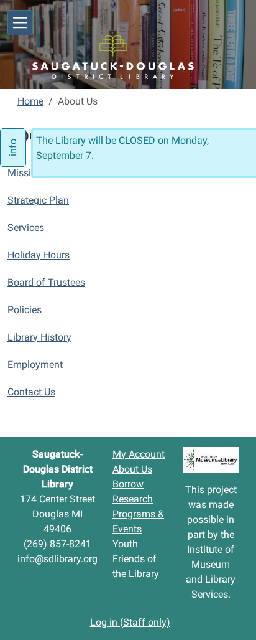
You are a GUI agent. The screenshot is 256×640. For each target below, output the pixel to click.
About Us (132, 469)
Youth (125, 544)
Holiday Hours (38, 255)
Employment (35, 364)
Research (132, 499)
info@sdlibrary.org (57, 559)
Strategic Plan (38, 200)
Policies (24, 310)
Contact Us (31, 392)
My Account (138, 454)
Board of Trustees (46, 282)
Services (25, 227)
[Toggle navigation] (20, 22)
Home (30, 101)
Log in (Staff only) (130, 622)
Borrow (128, 484)
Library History (39, 337)
